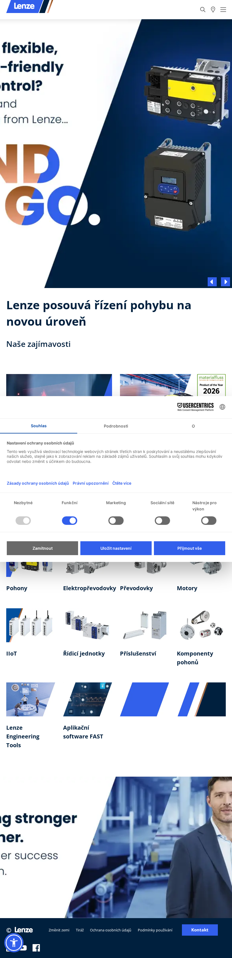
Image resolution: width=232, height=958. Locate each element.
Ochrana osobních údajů (110, 930)
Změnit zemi (59, 930)
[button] (14, 943)
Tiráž (80, 930)
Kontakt (200, 930)
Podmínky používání (155, 930)
